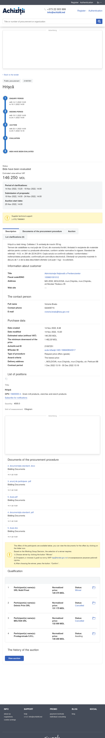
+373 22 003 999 (56, 9)
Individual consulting (58, 716)
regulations (8, 716)
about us (7, 714)
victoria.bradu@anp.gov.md (57, 311)
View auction (14, 658)
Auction (71, 231)
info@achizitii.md (56, 12)
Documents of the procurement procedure (42, 231)
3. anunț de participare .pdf (19, 481)
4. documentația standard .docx (21, 465)
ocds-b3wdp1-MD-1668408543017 (60, 349)
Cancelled (79, 605)
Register (74, 2)
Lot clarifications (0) (14, 236)
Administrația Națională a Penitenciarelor (63, 273)
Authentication (86, 2)
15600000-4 (15, 393)
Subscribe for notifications (16, 397)
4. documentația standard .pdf (21, 512)
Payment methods (57, 714)
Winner (78, 590)
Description (10, 231)
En (98, 2)
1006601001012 (52, 277)
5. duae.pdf (13, 496)
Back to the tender (11, 74)
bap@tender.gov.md (60, 557)
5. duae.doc (13, 527)
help (25, 714)
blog (73, 714)
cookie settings (10, 719)
